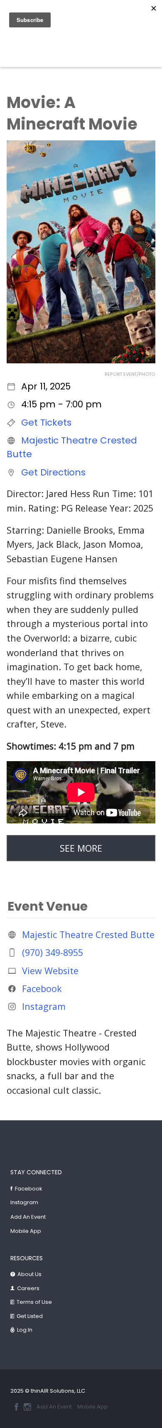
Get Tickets (46, 422)
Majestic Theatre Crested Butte (88, 934)
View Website (50, 970)
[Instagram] (27, 1407)
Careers (28, 1288)
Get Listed (30, 1316)
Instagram (44, 1006)
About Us (29, 1274)
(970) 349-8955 (52, 952)
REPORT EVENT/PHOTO (130, 374)
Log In (24, 1330)
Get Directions (53, 471)
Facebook (42, 988)
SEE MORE (81, 848)
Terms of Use (34, 1302)
